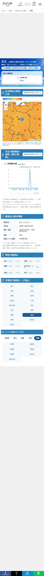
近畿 (37, 338)
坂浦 (32, 291)
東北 (15, 338)
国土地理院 (37, 140)
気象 (10, 10)
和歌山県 (12, 359)
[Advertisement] (22, 38)
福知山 (12, 300)
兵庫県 (12, 354)
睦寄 (32, 296)
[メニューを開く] (40, 4)
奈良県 (32, 354)
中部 (30, 338)
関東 (22, 338)
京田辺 (12, 324)
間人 (12, 286)
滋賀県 (32, 344)
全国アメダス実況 (21, 10)
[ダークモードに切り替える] (27, 4)
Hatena (27, 574)
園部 (12, 315)
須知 (32, 310)
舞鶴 (12, 296)
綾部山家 (12, 305)
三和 (32, 300)
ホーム (3, 10)
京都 (12, 320)
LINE (38, 574)
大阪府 (32, 349)
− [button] (6, 108)
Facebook (5, 574)
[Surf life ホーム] (7, 4)
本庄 (32, 305)
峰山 (32, 286)
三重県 (12, 344)
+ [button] (6, 104)
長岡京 (32, 320)
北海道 (7, 338)
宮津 (12, 291)
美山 (12, 310)
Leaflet (31, 140)
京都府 (12, 349)
